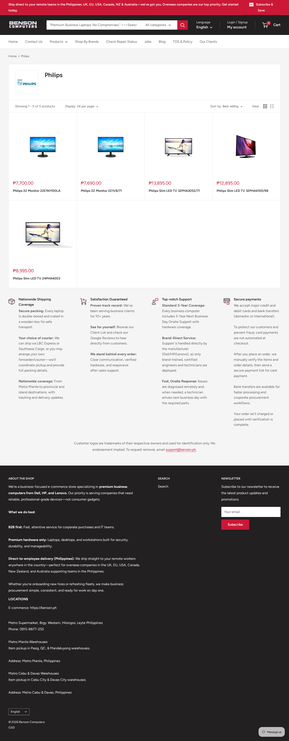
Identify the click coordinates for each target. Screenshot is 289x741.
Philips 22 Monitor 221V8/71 (101, 191)
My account (237, 27)
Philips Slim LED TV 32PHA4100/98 (242, 191)
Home (13, 42)
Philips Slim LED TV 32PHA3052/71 (174, 191)
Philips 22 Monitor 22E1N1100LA (36, 191)
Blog (162, 42)
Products (56, 42)
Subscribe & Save (264, 7)
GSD (11, 727)
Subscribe (235, 525)
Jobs (147, 42)
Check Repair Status (121, 42)
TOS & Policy (182, 42)
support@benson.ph (181, 450)
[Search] (182, 25)
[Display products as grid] (265, 106)
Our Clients (208, 42)
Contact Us (33, 42)
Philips (25, 56)
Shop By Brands (87, 42)
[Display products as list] (272, 106)
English (15, 711)
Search (163, 486)
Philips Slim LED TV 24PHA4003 (36, 278)
